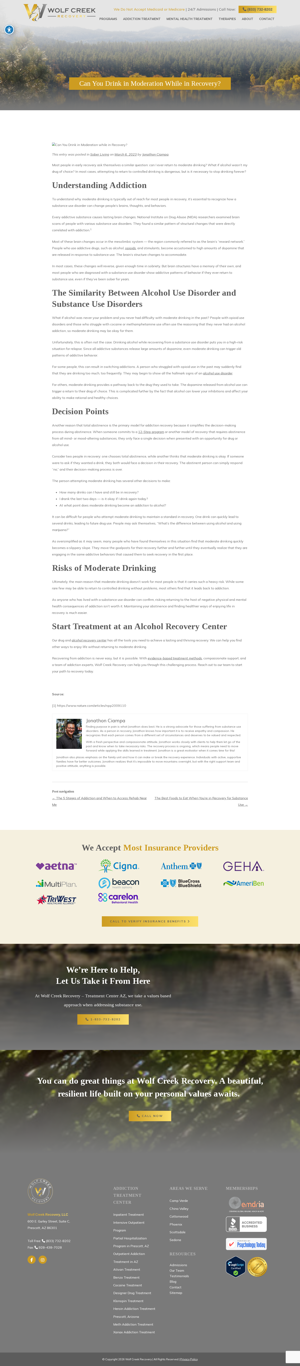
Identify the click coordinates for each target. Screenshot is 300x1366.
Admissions (178, 1265)
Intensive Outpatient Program (128, 1226)
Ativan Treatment (126, 1269)
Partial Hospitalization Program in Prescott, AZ (131, 1242)
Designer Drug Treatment (132, 1293)
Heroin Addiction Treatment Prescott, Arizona (134, 1312)
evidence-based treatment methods (175, 658)
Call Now (151, 1116)
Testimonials (179, 1276)
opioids (130, 248)
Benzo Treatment (126, 1277)
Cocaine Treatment (127, 1285)
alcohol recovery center (89, 640)
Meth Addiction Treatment (133, 1324)
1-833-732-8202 (105, 1019)
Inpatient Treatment (128, 1214)
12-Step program (151, 432)
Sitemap (176, 1293)
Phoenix (176, 1224)
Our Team (177, 1270)
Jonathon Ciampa (155, 154)
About (247, 19)
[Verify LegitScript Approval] (236, 1275)
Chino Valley (179, 1209)
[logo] (59, 12)
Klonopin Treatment (128, 1301)
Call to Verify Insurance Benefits (149, 921)
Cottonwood (179, 1216)
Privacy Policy (189, 1359)
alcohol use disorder (217, 373)
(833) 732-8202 (259, 9)
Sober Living (99, 154)
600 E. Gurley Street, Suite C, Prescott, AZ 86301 (49, 1221)
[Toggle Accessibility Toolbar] (9, 30)
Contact (266, 19)
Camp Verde (179, 1201)
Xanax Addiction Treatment (134, 1332)
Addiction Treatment (142, 19)
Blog (173, 1281)
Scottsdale (178, 1232)
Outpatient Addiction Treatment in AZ (129, 1258)
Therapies (227, 19)
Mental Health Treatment (190, 19)
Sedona (175, 1240)
